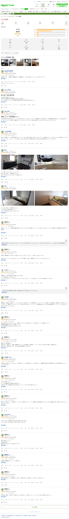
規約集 (29, 515)
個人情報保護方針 (10, 515)
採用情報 (25, 515)
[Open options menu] (67, 71)
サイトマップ (45, 1)
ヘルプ (34, 1)
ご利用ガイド (39, 1)
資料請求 (34, 515)
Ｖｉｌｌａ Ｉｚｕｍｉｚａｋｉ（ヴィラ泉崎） (11, 16)
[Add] (66, 17)
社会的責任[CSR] (18, 515)
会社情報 (3, 515)
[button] (4, 62)
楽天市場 (58, 1)
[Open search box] (2, 52)
